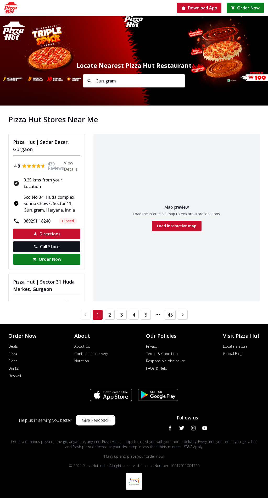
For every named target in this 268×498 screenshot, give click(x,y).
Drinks (13, 368)
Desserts (15, 375)
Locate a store (235, 346)
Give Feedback (95, 420)
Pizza (12, 353)
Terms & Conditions (163, 353)
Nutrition (81, 360)
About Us (82, 346)
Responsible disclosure (165, 360)
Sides (13, 360)
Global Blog (232, 353)
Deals (13, 346)
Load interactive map (176, 225)
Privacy (151, 346)
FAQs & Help (156, 368)
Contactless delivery (91, 353)
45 (170, 315)
